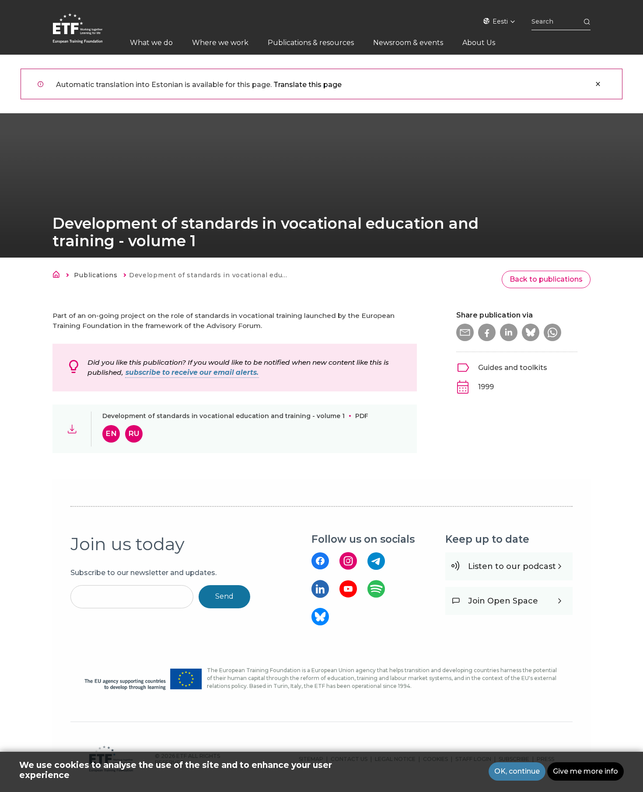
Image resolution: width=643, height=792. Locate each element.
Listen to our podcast (512, 566)
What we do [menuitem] (151, 42)
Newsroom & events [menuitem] (408, 42)
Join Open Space (503, 601)
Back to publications (546, 279)
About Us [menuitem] (478, 42)
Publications (95, 275)
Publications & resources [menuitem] (311, 42)
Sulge (598, 84)
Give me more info (585, 771)
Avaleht (58, 276)
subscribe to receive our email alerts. (192, 372)
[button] (465, 332)
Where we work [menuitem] (220, 42)
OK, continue (517, 771)
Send (224, 596)
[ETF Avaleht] (86, 34)
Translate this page (307, 84)
